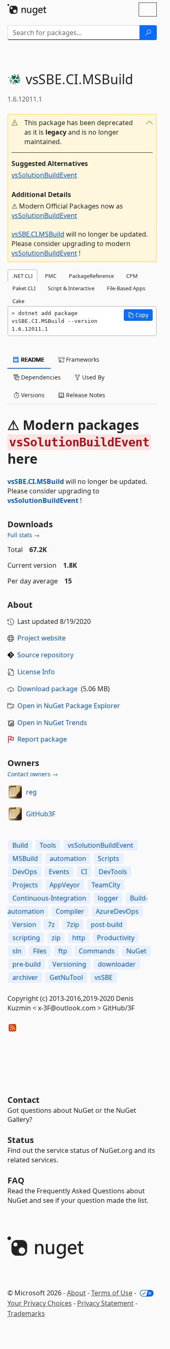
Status (20, 1139)
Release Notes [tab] (84, 395)
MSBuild (25, 858)
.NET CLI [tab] (22, 276)
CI (84, 871)
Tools (48, 845)
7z (51, 924)
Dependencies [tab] (40, 377)
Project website (41, 637)
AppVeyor (65, 884)
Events (59, 871)
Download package (47, 688)
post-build (107, 924)
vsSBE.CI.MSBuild (38, 234)
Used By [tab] (92, 377)
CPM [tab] (132, 276)
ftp (62, 950)
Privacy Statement (105, 1303)
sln (16, 950)
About (76, 1292)
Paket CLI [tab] (23, 288)
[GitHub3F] (15, 813)
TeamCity (106, 884)
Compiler (70, 911)
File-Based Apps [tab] (126, 288)
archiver (25, 977)
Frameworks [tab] (81, 359)
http (78, 937)
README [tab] (32, 359)
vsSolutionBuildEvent (44, 175)
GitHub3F (40, 813)
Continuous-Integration (49, 898)
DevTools (113, 871)
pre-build (26, 964)
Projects (25, 884)
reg (31, 792)
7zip (72, 924)
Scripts (108, 858)
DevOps (24, 871)
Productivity (116, 937)
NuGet (136, 950)
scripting (26, 937)
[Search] (148, 32)
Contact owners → (32, 774)
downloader (117, 964)
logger (108, 898)
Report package (42, 739)
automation (68, 858)
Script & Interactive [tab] (71, 288)
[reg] (15, 792)
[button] (82, 132)
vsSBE (103, 977)
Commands (97, 950)
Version (24, 924)
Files (40, 950)
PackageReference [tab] (91, 276)
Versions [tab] (32, 395)
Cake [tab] (18, 301)
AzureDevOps (117, 911)
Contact (23, 1099)
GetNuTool (66, 977)
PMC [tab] (51, 276)
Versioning (69, 964)
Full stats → (23, 535)
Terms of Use (111, 1292)
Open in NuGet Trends (52, 722)
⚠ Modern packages (78, 442)
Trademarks (26, 1313)
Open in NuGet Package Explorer (68, 705)
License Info (36, 671)
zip (56, 937)
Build (20, 845)
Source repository (45, 654)
